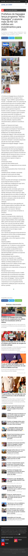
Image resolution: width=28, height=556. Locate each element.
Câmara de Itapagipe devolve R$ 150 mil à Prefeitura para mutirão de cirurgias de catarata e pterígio (13, 343)
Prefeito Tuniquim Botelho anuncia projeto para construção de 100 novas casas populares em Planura (15, 464)
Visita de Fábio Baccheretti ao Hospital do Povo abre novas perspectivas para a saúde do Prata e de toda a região (16, 488)
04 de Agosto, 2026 (11, 391)
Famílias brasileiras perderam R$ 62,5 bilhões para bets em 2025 (16, 458)
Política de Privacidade (14, 549)
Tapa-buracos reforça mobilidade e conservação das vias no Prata (16, 504)
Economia (18, 460)
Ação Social (18, 483)
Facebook (5, 37)
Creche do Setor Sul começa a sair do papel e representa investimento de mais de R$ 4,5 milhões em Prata (13, 365)
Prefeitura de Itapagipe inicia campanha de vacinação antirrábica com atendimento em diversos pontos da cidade (16, 472)
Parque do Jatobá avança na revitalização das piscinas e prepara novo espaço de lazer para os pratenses (16, 496)
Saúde (4, 339)
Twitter (12, 37)
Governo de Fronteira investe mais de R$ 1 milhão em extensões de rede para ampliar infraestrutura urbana (15, 408)
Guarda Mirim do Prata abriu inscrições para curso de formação (16, 518)
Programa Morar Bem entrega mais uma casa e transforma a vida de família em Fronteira (14, 395)
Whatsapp (19, 37)
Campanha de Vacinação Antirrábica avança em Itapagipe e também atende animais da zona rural (16, 444)
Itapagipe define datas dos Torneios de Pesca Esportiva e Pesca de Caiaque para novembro (16, 451)
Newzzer (23, 551)
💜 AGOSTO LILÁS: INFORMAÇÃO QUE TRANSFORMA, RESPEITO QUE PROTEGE (15, 480)
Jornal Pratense (5, 361)
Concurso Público (19, 440)
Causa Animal (18, 447)
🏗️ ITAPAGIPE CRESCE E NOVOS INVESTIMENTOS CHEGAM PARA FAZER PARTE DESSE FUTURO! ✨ (15, 429)
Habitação (5, 391)
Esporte (17, 454)
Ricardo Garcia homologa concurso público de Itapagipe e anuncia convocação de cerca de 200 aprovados (16, 436)
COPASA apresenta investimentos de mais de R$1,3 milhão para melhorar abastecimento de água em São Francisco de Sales (16, 416)
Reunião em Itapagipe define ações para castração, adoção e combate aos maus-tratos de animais (16, 423)
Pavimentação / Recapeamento (8, 314)
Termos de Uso (22, 549)
